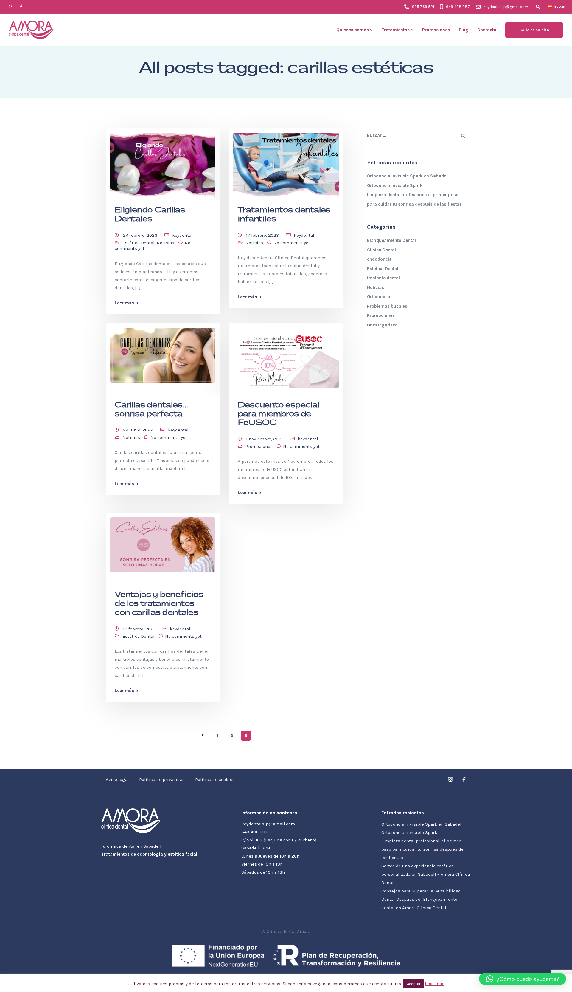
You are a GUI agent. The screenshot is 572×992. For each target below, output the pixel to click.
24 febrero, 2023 (140, 235)
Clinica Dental (381, 250)
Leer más (124, 303)
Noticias (165, 242)
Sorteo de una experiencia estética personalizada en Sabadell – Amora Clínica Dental (425, 874)
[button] (522, 979)
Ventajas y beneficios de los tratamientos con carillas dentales (159, 603)
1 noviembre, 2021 (265, 439)
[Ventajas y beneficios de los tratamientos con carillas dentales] (163, 542)
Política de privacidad (162, 779)
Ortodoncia (378, 296)
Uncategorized (382, 325)
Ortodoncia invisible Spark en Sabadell (408, 176)
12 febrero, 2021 (139, 629)
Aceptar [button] (413, 984)
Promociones (436, 30)
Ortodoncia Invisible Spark (395, 185)
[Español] (550, 6)
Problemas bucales (387, 306)
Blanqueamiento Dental (391, 240)
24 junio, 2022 (138, 430)
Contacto (486, 30)
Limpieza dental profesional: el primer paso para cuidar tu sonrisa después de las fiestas (422, 849)
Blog (463, 30)
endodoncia (379, 259)
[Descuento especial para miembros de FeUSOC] (286, 355)
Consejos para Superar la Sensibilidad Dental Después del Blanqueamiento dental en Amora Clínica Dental (421, 899)
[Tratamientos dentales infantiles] (286, 163)
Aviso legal (117, 779)
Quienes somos (352, 30)
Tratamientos (395, 30)
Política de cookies (215, 779)
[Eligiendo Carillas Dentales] (163, 163)
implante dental (383, 278)
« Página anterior (203, 735)
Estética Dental (138, 242)
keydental (182, 235)
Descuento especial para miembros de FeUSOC (278, 414)
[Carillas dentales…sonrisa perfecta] (163, 352)
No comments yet (291, 242)
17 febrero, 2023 (263, 235)
